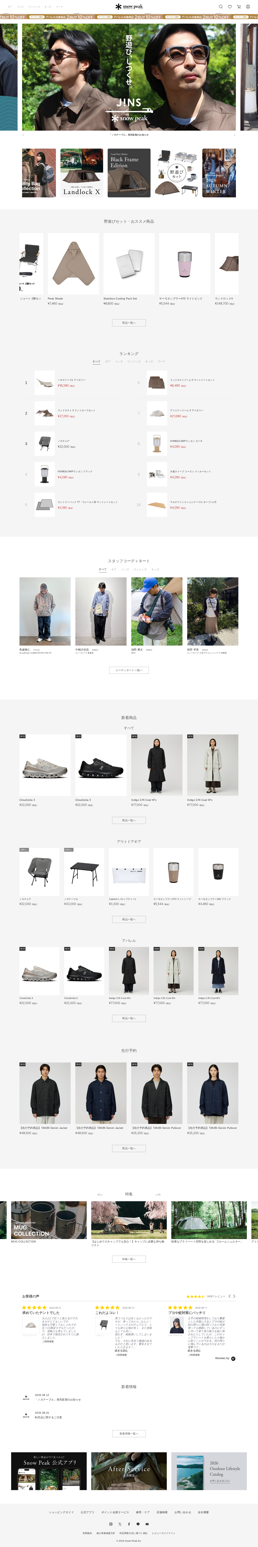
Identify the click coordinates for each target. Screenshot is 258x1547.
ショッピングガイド (61, 1512)
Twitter (120, 1524)
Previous (19, 173)
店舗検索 (162, 1512)
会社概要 (203, 1512)
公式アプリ (88, 1512)
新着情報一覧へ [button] (129, 1433)
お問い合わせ (183, 1512)
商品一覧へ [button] (129, 322)
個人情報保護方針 (106, 1533)
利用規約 (87, 1533)
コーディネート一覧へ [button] (128, 670)
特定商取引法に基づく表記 (134, 1533)
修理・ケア (143, 1512)
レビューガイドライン (163, 1533)
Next (239, 173)
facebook (129, 1524)
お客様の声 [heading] (30, 1296)
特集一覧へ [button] (129, 1259)
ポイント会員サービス (115, 1512)
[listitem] (50, 1324)
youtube (147, 1524)
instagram (111, 1524)
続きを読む (121, 1350)
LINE (138, 1524)
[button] (230, 1296)
